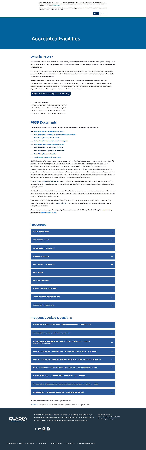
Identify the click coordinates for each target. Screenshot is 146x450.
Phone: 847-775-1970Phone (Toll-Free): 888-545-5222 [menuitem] (109, 415)
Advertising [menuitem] (30, 443)
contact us (106, 210)
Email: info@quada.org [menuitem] (105, 419)
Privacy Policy (56, 5)
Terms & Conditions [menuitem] (56, 443)
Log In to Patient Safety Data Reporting (50, 93)
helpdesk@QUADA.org (48, 212)
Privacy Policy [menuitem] (70, 443)
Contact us (34, 405)
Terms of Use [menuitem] (42, 443)
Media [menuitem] (21, 443)
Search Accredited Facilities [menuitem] (87, 443)
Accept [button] (96, 13)
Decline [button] (104, 13)
